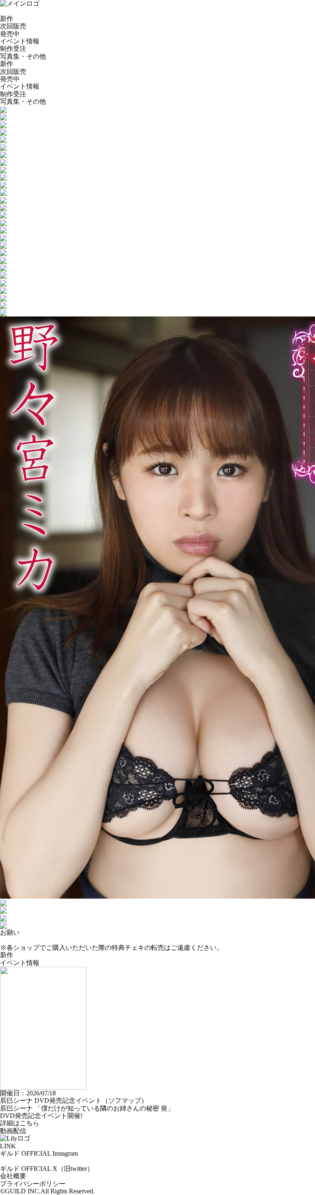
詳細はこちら (19, 1123)
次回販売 (13, 26)
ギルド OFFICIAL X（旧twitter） (47, 1168)
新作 (6, 18)
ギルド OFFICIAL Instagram (39, 1153)
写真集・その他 (23, 56)
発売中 (10, 33)
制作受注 (13, 48)
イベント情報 (19, 41)
